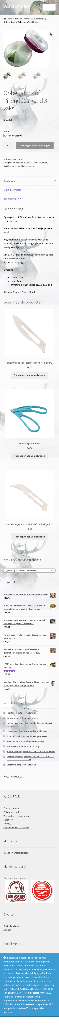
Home (9, 18)
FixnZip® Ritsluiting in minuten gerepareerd (27, 736)
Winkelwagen (45, 1019)
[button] (51, 34)
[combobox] (29, 570)
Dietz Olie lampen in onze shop (21, 764)
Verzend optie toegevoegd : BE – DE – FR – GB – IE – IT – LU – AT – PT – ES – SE (30, 758)
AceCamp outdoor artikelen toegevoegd (25, 741)
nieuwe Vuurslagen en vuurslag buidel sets (27, 731)
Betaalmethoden (12, 811)
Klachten (8, 819)
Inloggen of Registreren (16, 852)
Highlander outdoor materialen (21, 712)
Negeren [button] (7, 1012)
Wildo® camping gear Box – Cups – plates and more (31, 751)
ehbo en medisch (24, 162)
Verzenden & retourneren (16, 815)
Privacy (7, 823)
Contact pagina (11, 808)
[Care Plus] (42, 891)
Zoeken (29, 1022)
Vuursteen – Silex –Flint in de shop (23, 746)
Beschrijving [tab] (9, 180)
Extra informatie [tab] (12, 189)
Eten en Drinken (40, 162)
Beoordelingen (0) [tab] (12, 198)
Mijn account (10, 1022)
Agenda (7, 929)
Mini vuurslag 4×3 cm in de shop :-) (23, 718)
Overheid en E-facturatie (16, 827)
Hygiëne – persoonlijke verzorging (30, 18)
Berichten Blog (11, 926)
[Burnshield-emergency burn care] (16, 891)
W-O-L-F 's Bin (16, 7)
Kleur (6, 131)
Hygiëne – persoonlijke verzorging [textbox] (28, 570)
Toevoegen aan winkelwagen (34, 145)
